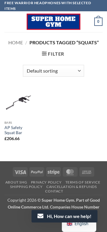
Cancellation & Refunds (71, 186)
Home (15, 42)
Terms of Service (82, 182)
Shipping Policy (26, 186)
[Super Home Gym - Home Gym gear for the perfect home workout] (53, 21)
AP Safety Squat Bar (13, 130)
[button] (98, 21)
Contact (54, 191)
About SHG (16, 182)
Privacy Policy (46, 182)
